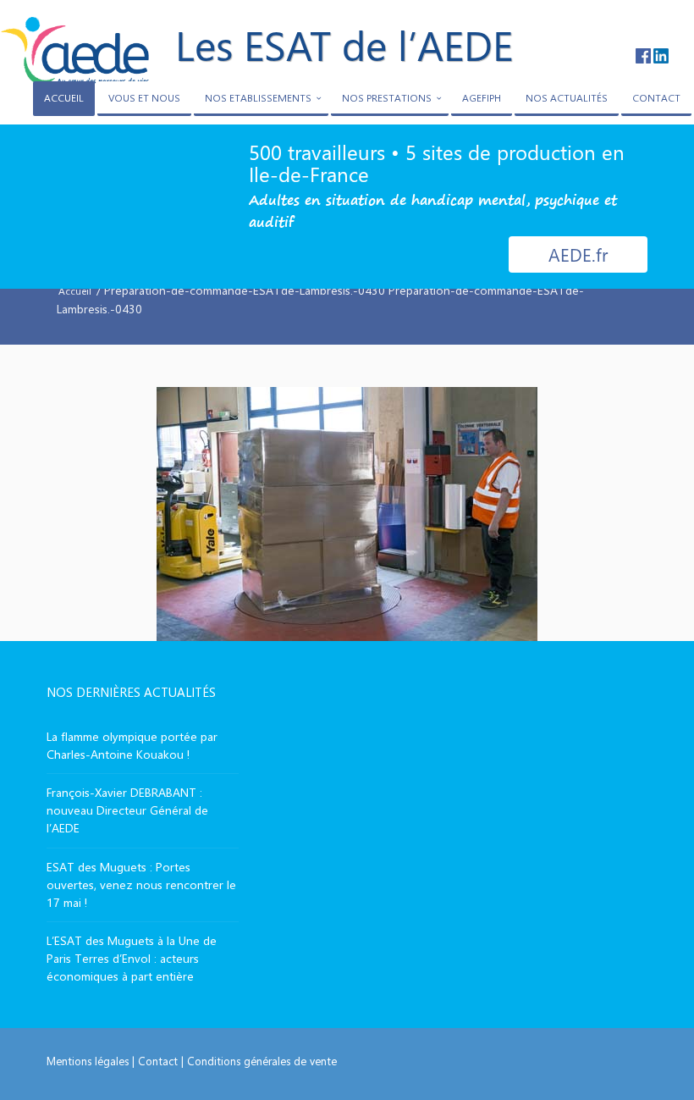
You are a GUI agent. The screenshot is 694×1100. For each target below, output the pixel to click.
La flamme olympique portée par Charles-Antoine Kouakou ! (132, 745)
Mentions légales (88, 1060)
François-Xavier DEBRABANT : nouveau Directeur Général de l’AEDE (127, 810)
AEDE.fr (578, 254)
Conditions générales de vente (262, 1060)
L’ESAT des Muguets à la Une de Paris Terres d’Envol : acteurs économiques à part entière (132, 958)
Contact (158, 1060)
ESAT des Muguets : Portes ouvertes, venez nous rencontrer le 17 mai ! (141, 884)
